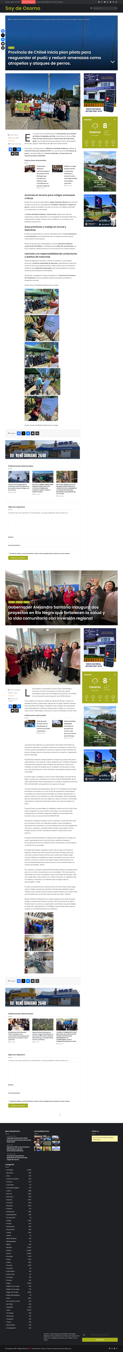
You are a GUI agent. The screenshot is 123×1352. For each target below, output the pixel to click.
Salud (8, 1298)
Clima (8, 1176)
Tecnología (9, 1313)
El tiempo (9, 1208)
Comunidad (9, 1185)
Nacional (9, 1247)
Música (8, 1244)
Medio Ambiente (11, 1238)
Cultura (8, 1191)
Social (8, 1310)
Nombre (11, 537)
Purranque (9, 1277)
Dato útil (9, 1193)
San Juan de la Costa (13, 1301)
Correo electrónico (14, 545)
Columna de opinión (12, 1179)
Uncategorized (10, 1328)
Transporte (9, 1319)
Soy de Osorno (13, 135)
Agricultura (9, 1173)
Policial (8, 1259)
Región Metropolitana (13, 1295)
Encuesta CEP (10, 1217)
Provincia (9, 1265)
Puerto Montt (10, 1271)
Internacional (10, 1229)
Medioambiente (11, 1241)
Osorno (8, 1253)
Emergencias (10, 1211)
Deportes (9, 1199)
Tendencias (10, 1316)
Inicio (11, 19)
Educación (9, 1205)
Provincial (9, 1268)
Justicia (8, 1235)
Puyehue (9, 1280)
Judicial (8, 1232)
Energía (8, 1220)
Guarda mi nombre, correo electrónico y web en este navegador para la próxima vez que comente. (40, 553)
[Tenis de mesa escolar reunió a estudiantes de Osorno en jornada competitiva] (47, 1138)
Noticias (8, 1250)
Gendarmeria (10, 1226)
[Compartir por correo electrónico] (13, 154)
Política (8, 1262)
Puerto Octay (10, 1274)
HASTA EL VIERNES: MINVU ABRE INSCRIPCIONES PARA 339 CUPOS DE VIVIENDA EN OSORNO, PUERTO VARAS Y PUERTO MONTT (42, 488)
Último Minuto (10, 1325)
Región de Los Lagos (12, 1286)
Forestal (8, 1223)
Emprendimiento (11, 1214)
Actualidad (9, 1170)
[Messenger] (19, 149)
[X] (15, 149)
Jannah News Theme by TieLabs (42, 1348)
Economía (9, 1202)
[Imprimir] (17, 154)
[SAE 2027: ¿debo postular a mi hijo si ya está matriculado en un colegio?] (56, 1148)
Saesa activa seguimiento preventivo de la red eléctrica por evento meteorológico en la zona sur (18, 487)
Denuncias (9, 1196)
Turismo (8, 1322)
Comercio (9, 1182)
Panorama (9, 1256)
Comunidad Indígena (12, 1188)
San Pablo (9, 1304)
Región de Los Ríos (12, 1292)
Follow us (95, 1131)
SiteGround (67, 1348)
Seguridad (9, 1307)
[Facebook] (10, 149)
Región (16, 19)
